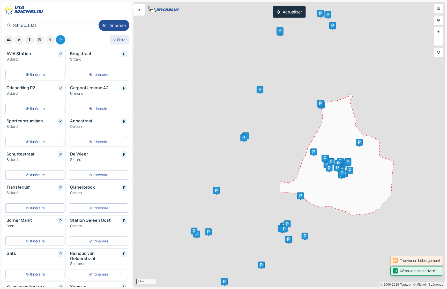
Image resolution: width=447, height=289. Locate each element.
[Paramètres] (438, 20)
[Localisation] (438, 52)
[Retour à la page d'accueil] (25, 10)
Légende (437, 284)
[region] (289, 144)
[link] (416, 260)
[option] (8, 40)
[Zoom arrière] (438, 41)
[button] (216, 190)
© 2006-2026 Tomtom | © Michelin (404, 284)
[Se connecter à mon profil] (438, 8)
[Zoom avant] (438, 31)
